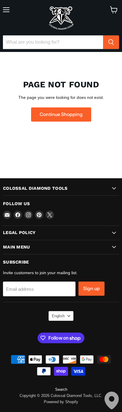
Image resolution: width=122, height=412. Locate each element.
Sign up (91, 288)
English (58, 316)
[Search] (111, 42)
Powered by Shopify (61, 402)
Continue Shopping (61, 114)
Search (61, 389)
